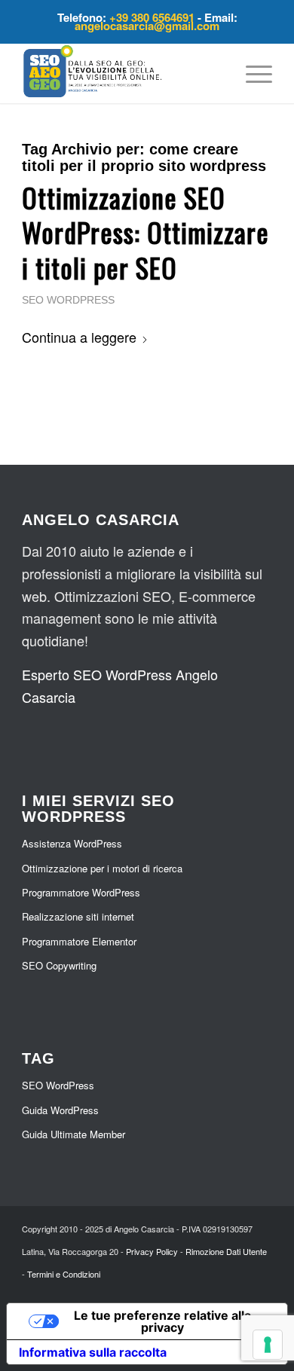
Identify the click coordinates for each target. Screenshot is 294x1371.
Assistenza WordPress (72, 843)
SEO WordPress (68, 300)
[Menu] (251, 73)
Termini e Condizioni (63, 1274)
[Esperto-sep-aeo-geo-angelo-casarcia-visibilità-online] (122, 73)
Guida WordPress (60, 1110)
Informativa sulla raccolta (93, 1352)
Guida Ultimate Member (73, 1134)
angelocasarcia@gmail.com (147, 25)
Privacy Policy (152, 1251)
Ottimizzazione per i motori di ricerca (102, 868)
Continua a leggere (79, 337)
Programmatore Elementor (79, 941)
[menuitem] (251, 73)
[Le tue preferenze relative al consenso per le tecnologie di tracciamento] (267, 1344)
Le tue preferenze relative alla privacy (162, 1321)
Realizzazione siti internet (78, 916)
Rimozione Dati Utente (226, 1251)
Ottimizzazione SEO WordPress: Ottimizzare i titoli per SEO (145, 232)
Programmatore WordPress (81, 892)
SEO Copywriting (59, 965)
